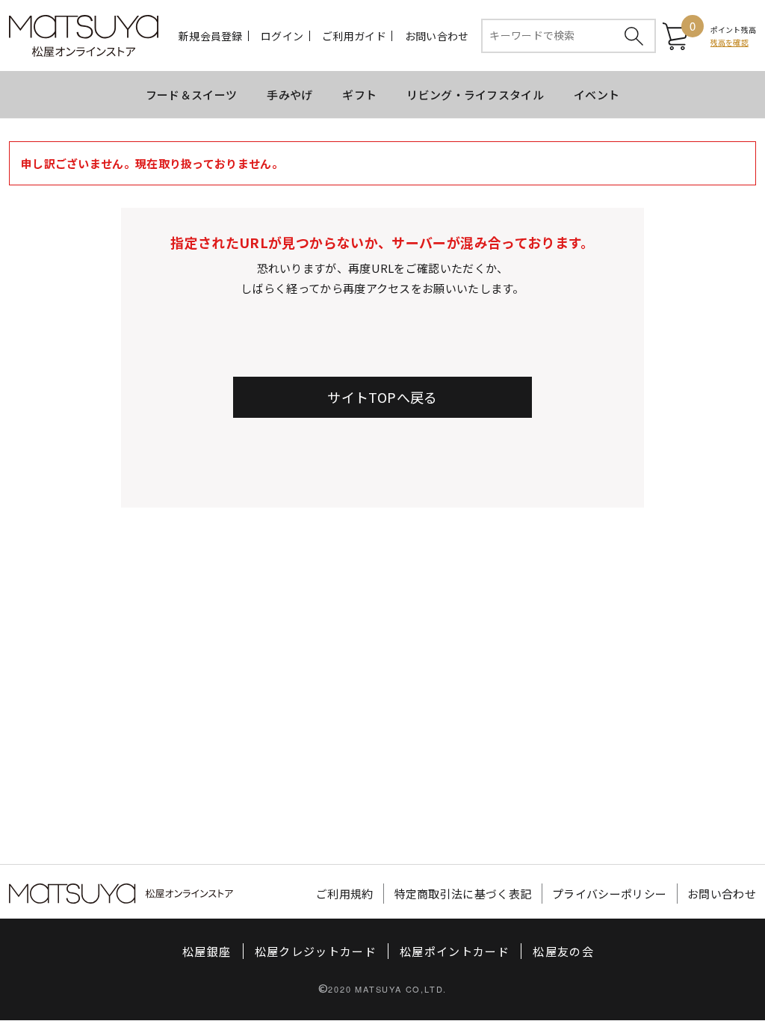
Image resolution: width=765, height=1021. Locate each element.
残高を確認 (729, 42)
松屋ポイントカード (455, 951)
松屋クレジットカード (316, 951)
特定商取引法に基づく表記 (463, 893)
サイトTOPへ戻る (382, 397)
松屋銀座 (206, 951)
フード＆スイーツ (191, 94)
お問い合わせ (437, 36)
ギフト (359, 94)
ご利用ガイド (354, 36)
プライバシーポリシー (609, 893)
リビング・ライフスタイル (475, 94)
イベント (596, 94)
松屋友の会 (563, 951)
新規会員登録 (211, 36)
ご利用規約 (345, 893)
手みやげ (289, 94)
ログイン (282, 36)
